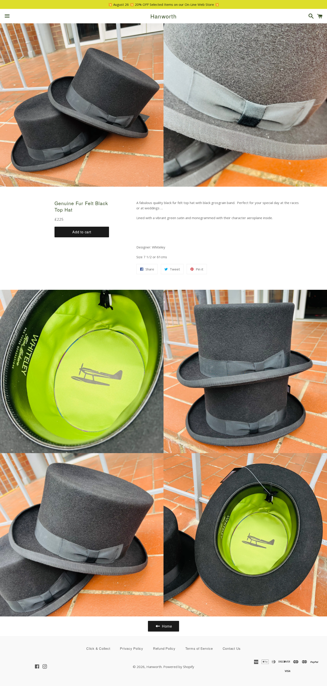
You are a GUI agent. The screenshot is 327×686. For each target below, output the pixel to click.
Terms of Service (199, 648)
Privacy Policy (131, 648)
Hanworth (163, 16)
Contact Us (232, 648)
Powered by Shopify (178, 666)
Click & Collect (98, 648)
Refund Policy (164, 648)
